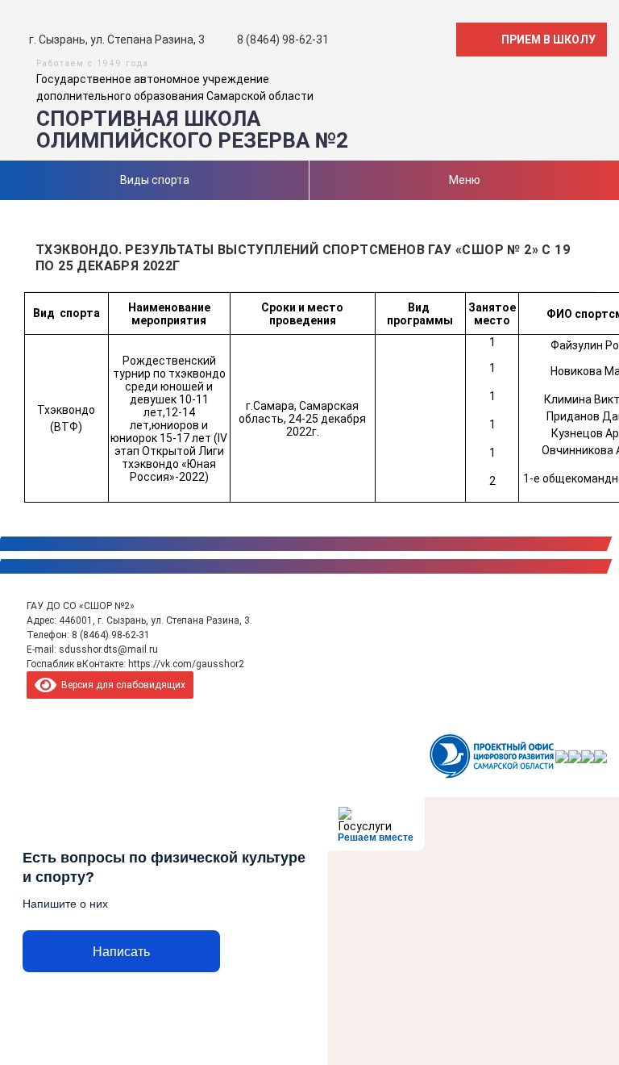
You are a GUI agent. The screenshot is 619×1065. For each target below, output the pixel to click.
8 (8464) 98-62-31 (111, 635)
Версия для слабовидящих (120, 685)
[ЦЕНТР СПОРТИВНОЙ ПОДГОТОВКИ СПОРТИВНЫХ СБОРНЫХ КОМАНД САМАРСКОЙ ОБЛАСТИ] (561, 756)
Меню (464, 179)
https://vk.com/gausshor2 (186, 664)
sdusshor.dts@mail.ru (108, 649)
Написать (121, 951)
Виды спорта (154, 179)
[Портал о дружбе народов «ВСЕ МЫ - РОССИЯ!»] (587, 756)
